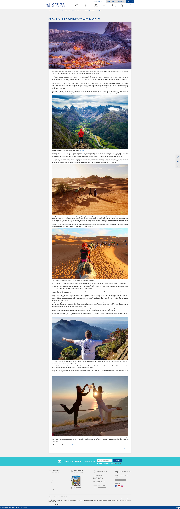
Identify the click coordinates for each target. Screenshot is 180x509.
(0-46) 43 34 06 (100, 478)
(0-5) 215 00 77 (99, 477)
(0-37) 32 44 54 (99, 475)
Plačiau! (143, 507)
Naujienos (52, 485)
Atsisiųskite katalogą (77, 487)
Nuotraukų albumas (54, 489)
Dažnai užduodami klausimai (56, 476)
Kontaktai (52, 483)
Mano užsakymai (111, 1)
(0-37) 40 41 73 (100, 482)
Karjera (51, 481)
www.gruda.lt (73, 444)
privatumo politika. (118, 463)
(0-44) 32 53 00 (100, 480)
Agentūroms (130, 1)
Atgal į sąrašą (128, 15)
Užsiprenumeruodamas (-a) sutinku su (110, 463)
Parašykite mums (53, 480)
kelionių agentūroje (102, 487)
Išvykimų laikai (121, 1)
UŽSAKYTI (117, 460)
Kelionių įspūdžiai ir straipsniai (56, 487)
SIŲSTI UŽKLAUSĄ (120, 479)
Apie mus (52, 478)
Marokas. (82, 150)
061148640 (102, 481)
